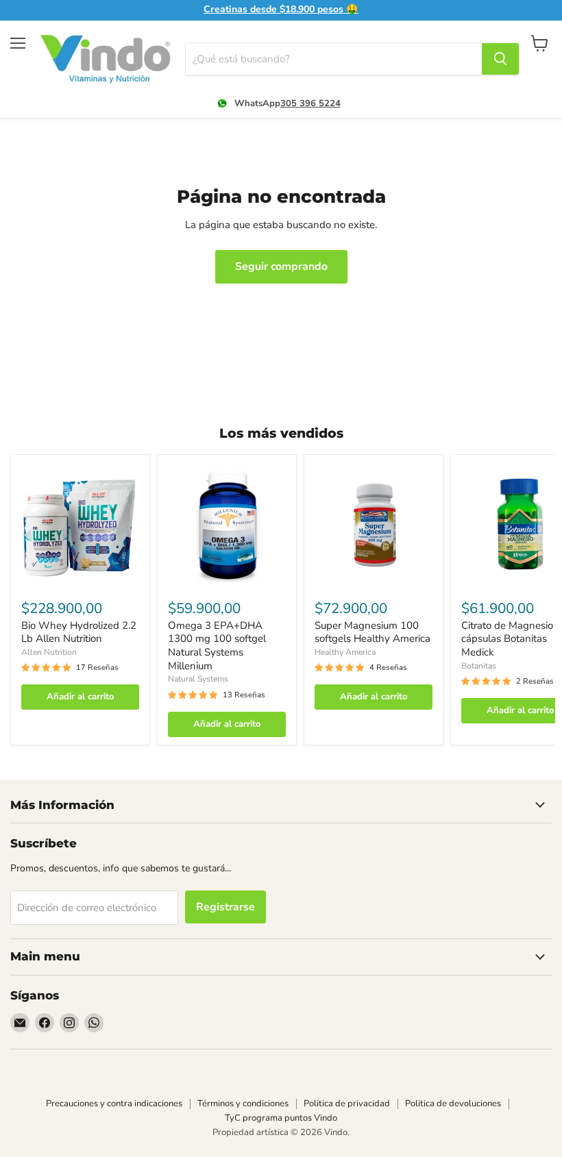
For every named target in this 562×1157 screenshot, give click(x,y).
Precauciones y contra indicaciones (114, 1103)
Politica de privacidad (347, 1103)
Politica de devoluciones (453, 1103)
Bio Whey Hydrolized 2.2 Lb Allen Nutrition (78, 632)
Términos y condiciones (243, 1103)
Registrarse (225, 907)
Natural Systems (198, 678)
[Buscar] (500, 59)
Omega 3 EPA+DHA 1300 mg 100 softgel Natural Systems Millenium (217, 646)
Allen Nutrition (49, 652)
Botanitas (478, 665)
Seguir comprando (281, 266)
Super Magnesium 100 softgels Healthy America (372, 632)
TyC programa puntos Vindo (281, 1118)
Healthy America (345, 652)
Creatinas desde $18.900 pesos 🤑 (281, 9)
